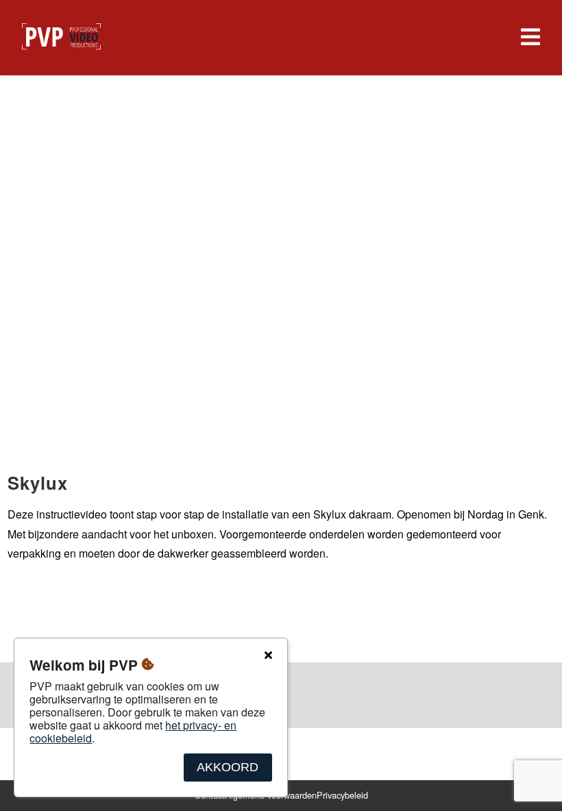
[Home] (61, 37)
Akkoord (227, 767)
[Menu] (527, 38)
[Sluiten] (268, 655)
